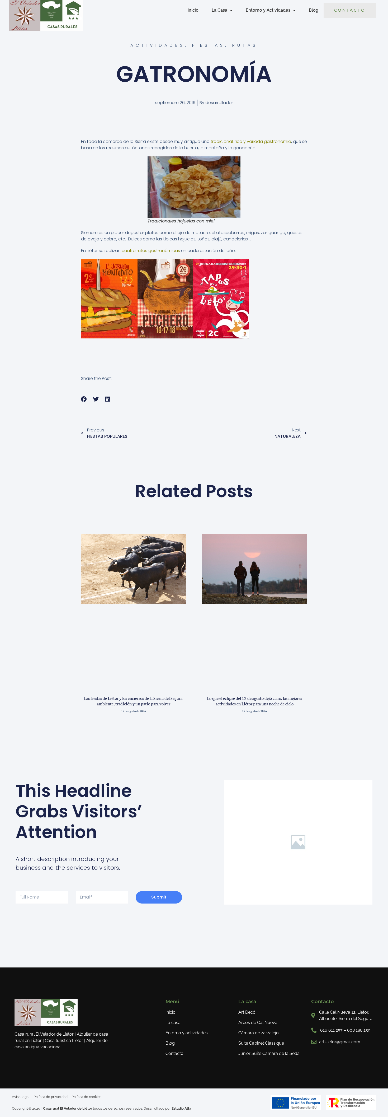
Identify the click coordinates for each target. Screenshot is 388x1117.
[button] (84, 399)
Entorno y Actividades (268, 10)
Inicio (193, 10)
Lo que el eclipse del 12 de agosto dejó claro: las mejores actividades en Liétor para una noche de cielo (254, 701)
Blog (313, 10)
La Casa (219, 10)
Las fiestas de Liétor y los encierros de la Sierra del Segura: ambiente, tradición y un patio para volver (133, 701)
